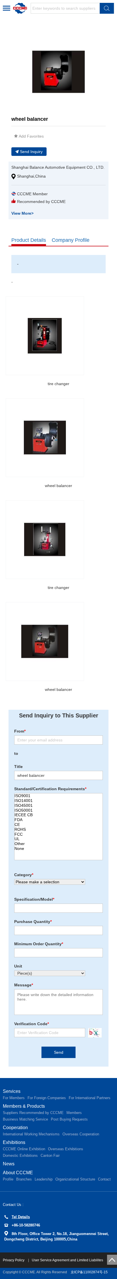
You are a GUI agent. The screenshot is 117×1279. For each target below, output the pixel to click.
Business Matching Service (25, 1119)
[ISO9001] (58, 795)
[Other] (58, 843)
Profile (8, 1179)
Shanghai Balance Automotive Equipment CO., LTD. (58, 167)
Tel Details (21, 1217)
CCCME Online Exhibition (24, 1149)
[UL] (58, 838)
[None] (58, 848)
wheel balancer (58, 485)
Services (11, 1091)
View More (22, 213)
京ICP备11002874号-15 (89, 1272)
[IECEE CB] (58, 815)
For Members (14, 1098)
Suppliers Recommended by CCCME (33, 1113)
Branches (24, 1179)
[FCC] (58, 834)
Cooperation (15, 1127)
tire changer (58, 383)
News (8, 1163)
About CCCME (18, 1172)
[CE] (58, 824)
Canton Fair (50, 1155)
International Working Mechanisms (31, 1134)
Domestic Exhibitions (20, 1155)
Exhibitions (14, 1142)
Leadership (44, 1179)
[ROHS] (58, 829)
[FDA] (58, 819)
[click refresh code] (93, 1032)
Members (74, 1113)
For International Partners (89, 1098)
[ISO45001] (58, 805)
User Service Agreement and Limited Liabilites (67, 1260)
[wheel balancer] (45, 437)
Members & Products (24, 1106)
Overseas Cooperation (80, 1134)
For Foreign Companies (47, 1098)
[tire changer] (45, 335)
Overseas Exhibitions (65, 1149)
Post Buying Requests (69, 1119)
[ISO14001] (58, 800)
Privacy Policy (14, 1260)
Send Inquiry (31, 151)
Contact (104, 1179)
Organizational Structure (75, 1179)
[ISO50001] (58, 810)
